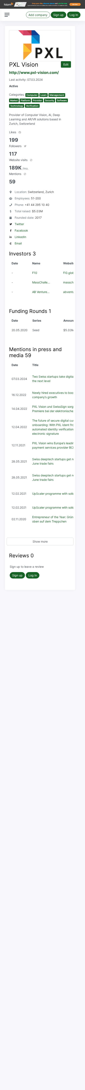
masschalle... (71, 282)
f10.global (70, 273)
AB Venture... (41, 292)
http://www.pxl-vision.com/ (34, 72)
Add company (37, 15)
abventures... (72, 292)
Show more (40, 541)
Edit (65, 64)
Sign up (58, 15)
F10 (34, 273)
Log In (74, 15)
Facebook (21, 230)
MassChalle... (41, 282)
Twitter (19, 224)
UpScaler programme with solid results (58, 493)
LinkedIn (20, 237)
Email (18, 243)
